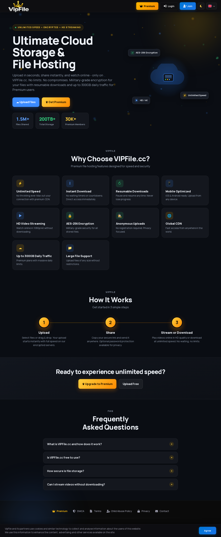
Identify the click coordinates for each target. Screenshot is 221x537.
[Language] (211, 6)
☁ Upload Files (26, 102)
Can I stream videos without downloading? (109, 484)
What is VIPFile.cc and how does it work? (109, 444)
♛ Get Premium (56, 102)
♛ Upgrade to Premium (97, 384)
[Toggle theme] (201, 6)
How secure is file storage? (109, 471)
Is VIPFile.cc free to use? (109, 457)
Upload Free (131, 384)
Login (171, 6)
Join (189, 6)
